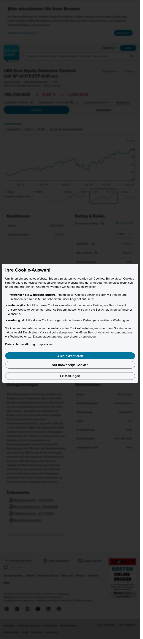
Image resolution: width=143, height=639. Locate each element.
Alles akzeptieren (70, 356)
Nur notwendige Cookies (70, 365)
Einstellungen (70, 376)
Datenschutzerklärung (20, 344)
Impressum (45, 344)
